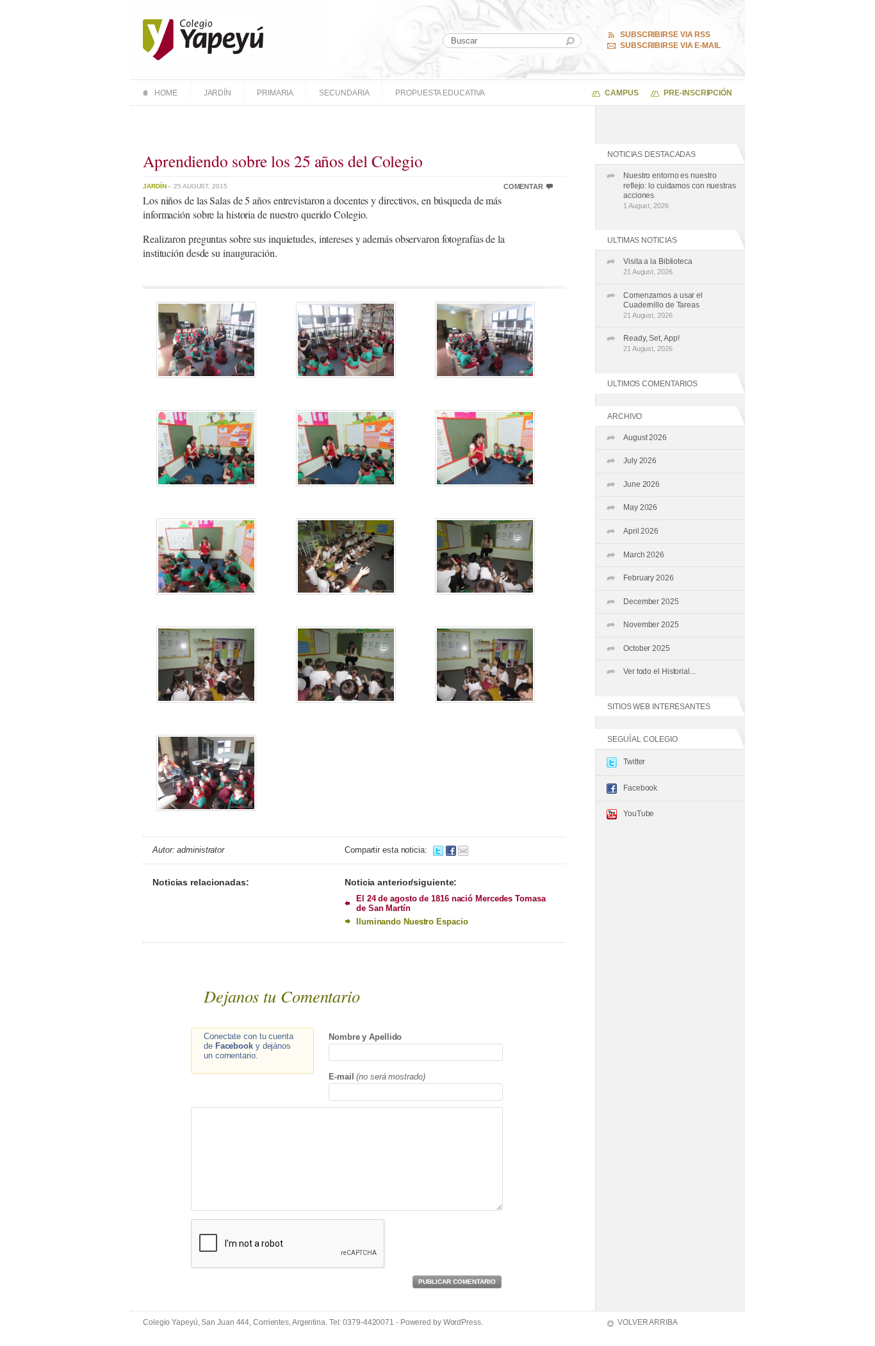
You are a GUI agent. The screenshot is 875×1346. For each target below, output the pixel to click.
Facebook (640, 788)
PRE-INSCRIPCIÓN (698, 92)
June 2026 (641, 484)
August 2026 (645, 437)
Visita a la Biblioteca (657, 266)
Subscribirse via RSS (665, 34)
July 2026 (640, 460)
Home (165, 92)
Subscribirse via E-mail (670, 45)
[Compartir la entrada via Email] (463, 850)
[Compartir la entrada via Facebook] (451, 850)
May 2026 (640, 507)
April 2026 (640, 531)
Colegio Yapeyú (203, 39)
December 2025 (651, 601)
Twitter (634, 761)
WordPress (462, 1322)
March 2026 (643, 554)
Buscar (570, 41)
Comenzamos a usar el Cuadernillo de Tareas (663, 305)
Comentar (523, 186)
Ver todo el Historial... (659, 671)
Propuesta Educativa (440, 92)
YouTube (638, 813)
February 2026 (648, 577)
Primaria (275, 92)
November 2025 (651, 624)
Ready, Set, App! (651, 343)
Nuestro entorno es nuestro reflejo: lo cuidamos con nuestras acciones (679, 190)
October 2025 (646, 648)
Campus (621, 92)
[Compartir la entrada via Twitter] (438, 850)
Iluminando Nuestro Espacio (412, 921)
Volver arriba (647, 1322)
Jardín (217, 92)
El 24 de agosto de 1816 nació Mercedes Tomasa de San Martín (451, 903)
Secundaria (344, 92)
